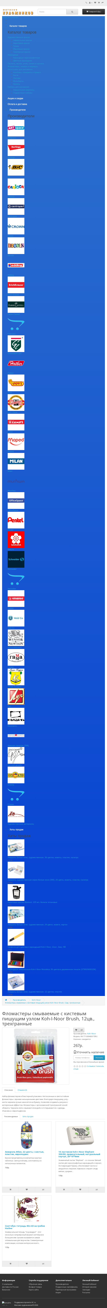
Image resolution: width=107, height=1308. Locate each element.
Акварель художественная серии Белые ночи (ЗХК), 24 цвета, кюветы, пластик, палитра (48, 880)
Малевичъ (12, 726)
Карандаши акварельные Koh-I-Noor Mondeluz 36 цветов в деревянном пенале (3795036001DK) (52, 969)
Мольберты (18, 81)
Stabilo (11, 608)
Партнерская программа (66, 1290)
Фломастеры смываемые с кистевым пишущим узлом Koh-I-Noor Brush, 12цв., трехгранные (42, 1003)
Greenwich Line (14, 353)
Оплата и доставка (17, 104)
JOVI (10, 393)
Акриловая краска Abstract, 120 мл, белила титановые (32, 902)
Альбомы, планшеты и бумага (27, 72)
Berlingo (11, 157)
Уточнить (99, 1057)
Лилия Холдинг (14, 687)
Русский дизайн (15, 765)
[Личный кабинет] (90, 3)
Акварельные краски (22, 40)
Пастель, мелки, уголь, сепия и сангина (26, 63)
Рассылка (86, 1292)
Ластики (16, 78)
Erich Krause (13, 294)
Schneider (12, 569)
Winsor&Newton (15, 647)
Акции (58, 1292)
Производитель (19, 1000)
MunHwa (11, 491)
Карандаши (13, 55)
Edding (11, 275)
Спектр (11, 785)
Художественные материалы (21, 824)
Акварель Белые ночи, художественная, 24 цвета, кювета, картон (37, 924)
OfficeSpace (13, 510)
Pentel (10, 530)
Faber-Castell (14, 314)
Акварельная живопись (23, 90)
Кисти (15, 75)
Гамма (11, 667)
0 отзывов (91, 1066)
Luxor (10, 432)
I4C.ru (33, 1302)
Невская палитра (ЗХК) (18, 745)
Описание (8, 1090)
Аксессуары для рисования (20, 69)
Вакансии (6, 1290)
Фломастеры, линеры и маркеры (23, 66)
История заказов (89, 1287)
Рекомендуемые (11, 1116)
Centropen (12, 216)
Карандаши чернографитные (26, 58)
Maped (11, 451)
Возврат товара (35, 1287)
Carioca (11, 196)
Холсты (16, 84)
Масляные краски (21, 49)
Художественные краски (19, 37)
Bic (9, 177)
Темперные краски (21, 52)
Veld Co (11, 628)
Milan (10, 471)
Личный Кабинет (89, 1284)
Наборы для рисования (18, 87)
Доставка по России (10, 1287)
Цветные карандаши (22, 61)
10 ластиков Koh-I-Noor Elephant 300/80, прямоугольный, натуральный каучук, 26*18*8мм (79, 1154)
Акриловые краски (21, 43)
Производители (62, 1284)
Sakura (11, 549)
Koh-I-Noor (12, 412)
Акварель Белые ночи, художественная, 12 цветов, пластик (35, 992)
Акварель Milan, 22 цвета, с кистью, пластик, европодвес (24, 1152)
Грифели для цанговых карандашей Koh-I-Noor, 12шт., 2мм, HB (37, 947)
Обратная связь (35, 1284)
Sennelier (12, 589)
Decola (11, 255)
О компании (7, 1284)
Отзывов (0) (22, 1090)
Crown (10, 236)
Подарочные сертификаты (67, 1287)
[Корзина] (99, 3)
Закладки (86, 1290)
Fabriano (12, 334)
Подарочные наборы (22, 93)
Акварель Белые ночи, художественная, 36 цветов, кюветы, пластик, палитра (43, 857)
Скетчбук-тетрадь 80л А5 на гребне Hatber (25, 1227)
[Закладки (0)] (95, 3)
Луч (9, 706)
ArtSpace (12, 138)
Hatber (11, 373)
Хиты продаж (28, 1116)
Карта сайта (34, 1290)
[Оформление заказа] (103, 3)
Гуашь (16, 46)
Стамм (11, 804)
